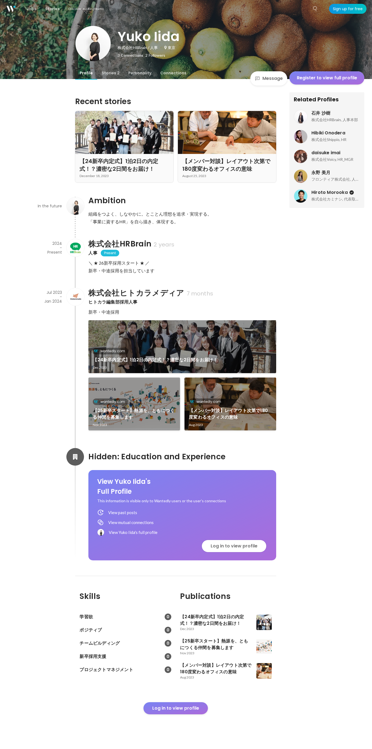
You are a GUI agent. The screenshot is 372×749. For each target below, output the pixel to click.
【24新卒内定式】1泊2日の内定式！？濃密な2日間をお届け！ (155, 360)
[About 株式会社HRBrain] (75, 248)
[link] (182, 346)
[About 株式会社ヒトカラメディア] (75, 297)
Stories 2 (111, 73)
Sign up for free (348, 9)
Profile (86, 73)
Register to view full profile (327, 78)
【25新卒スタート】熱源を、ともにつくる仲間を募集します (133, 413)
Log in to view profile (234, 546)
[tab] (86, 73)
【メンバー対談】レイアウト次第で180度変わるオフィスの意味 (228, 413)
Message (272, 78)
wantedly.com (113, 351)
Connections (173, 73)
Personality (139, 73)
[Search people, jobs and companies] (315, 8)
